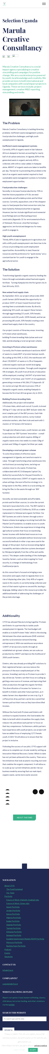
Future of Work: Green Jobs (17, 903)
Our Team (10, 893)
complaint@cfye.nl (10, 984)
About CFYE (9, 886)
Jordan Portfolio (13, 910)
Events (7, 953)
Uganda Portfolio (13, 925)
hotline (11, 1005)
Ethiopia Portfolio (14, 932)
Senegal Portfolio (13, 935)
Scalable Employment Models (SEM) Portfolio (25, 939)
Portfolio (8, 896)
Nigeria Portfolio (13, 917)
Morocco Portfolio (14, 942)
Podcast (7, 949)
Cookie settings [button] (19, 1050)
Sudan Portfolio (13, 921)
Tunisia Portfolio (13, 928)
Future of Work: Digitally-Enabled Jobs (22, 900)
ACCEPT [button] (33, 1050)
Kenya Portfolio (13, 914)
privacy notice (40, 1045)
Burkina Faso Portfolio (16, 946)
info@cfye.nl (8, 970)
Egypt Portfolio (13, 907)
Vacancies (8, 956)
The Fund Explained (14, 889)
